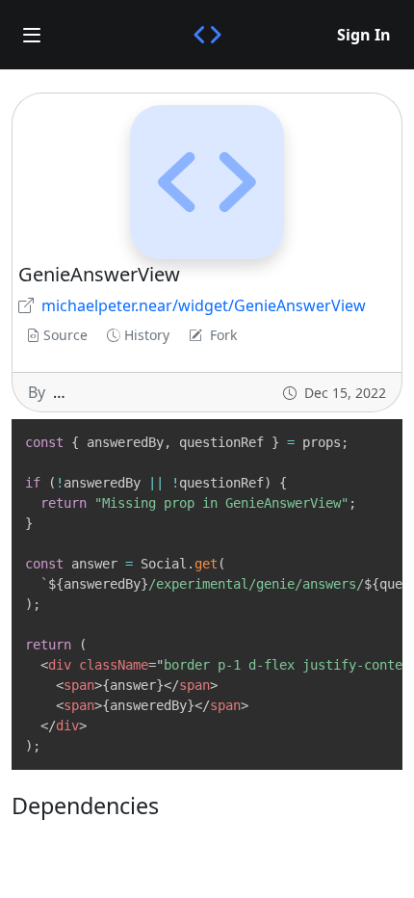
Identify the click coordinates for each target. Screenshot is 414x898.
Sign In (364, 34)
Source (65, 335)
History (146, 335)
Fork (223, 335)
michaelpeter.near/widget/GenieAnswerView (203, 305)
